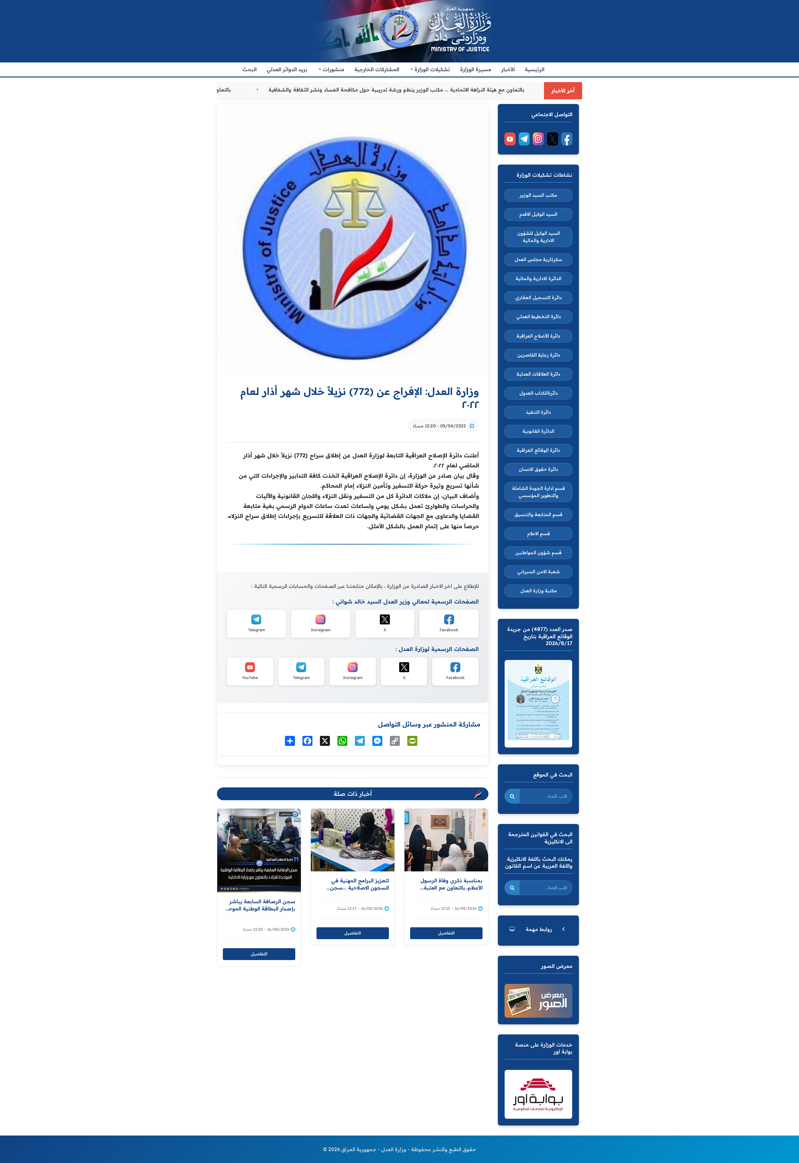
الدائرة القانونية (538, 431)
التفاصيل (259, 953)
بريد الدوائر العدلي (287, 69)
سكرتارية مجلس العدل (538, 259)
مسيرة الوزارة (475, 69)
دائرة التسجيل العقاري (538, 297)
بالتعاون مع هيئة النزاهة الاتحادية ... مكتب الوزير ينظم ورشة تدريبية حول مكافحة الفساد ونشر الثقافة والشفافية (335, 89)
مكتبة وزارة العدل (538, 591)
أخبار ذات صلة (353, 793)
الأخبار (508, 69)
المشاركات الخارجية (376, 69)
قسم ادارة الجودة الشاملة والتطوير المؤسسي (538, 491)
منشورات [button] (332, 69)
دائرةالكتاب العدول (538, 393)
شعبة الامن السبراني (538, 571)
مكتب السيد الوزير (538, 195)
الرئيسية (534, 69)
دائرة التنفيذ (538, 412)
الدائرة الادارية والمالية (538, 278)
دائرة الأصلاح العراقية (538, 336)
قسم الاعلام (538, 533)
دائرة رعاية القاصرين (538, 355)
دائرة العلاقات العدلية (538, 374)
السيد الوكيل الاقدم (538, 214)
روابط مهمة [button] (539, 929)
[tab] (538, 929)
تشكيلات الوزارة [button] (431, 69)
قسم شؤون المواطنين (538, 552)
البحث (249, 69)
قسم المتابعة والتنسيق (538, 514)
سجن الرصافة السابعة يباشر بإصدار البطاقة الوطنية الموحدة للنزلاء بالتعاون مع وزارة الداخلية (259, 908)
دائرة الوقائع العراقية (538, 450)
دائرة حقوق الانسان (538, 469)
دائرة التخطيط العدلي (538, 316)
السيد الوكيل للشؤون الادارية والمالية (538, 236)
